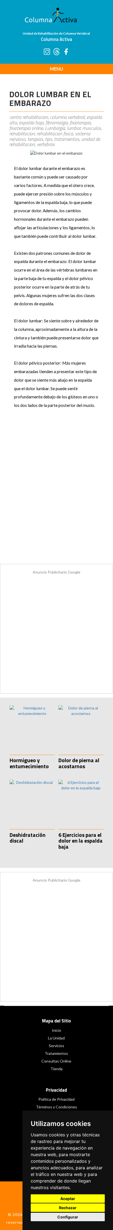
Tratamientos (56, 1053)
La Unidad (56, 1038)
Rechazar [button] (68, 1207)
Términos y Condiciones (56, 1107)
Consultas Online (56, 1061)
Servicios (56, 1045)
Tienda (56, 1068)
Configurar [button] (67, 1217)
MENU (56, 69)
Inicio (56, 1030)
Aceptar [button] (67, 1198)
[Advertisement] (56, 491)
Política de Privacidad (56, 1099)
